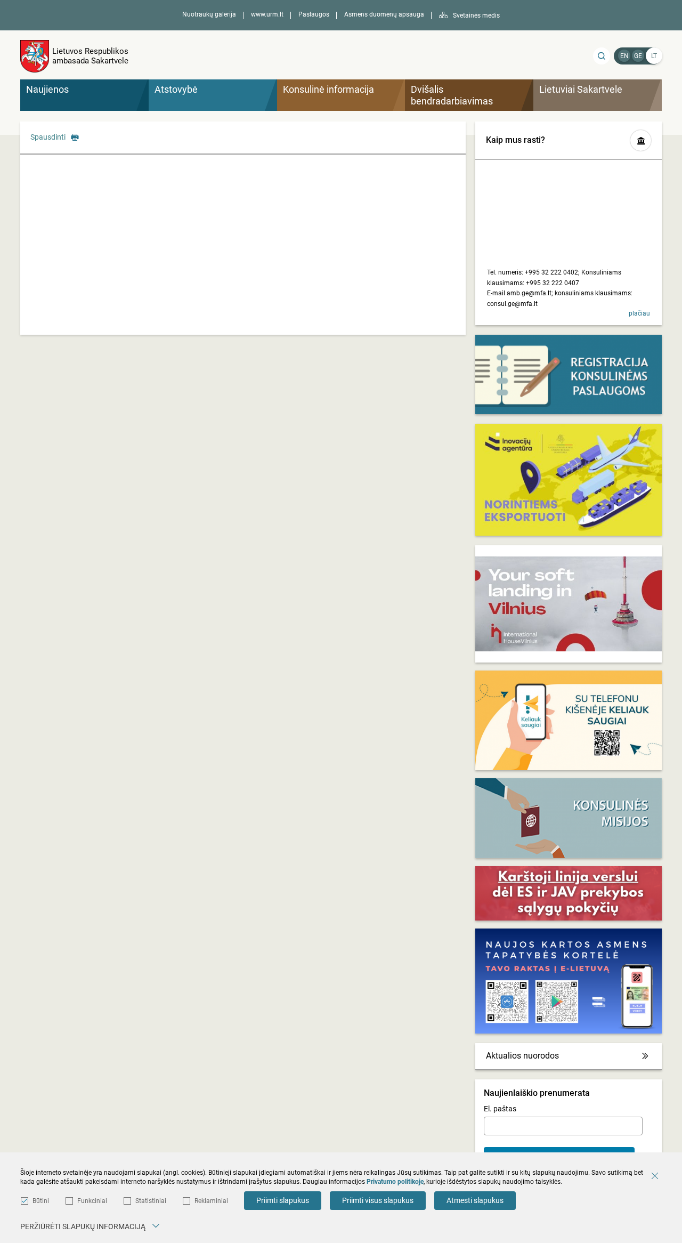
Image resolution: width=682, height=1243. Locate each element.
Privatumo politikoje (395, 1181)
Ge (638, 56)
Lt (654, 56)
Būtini (41, 1201)
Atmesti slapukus (475, 1200)
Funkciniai (92, 1201)
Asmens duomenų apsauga (384, 14)
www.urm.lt (267, 14)
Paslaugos (313, 14)
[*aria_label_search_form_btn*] (601, 55)
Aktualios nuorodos (522, 1056)
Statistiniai (150, 1201)
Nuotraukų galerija (209, 14)
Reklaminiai (211, 1201)
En (624, 56)
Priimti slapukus (282, 1200)
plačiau (639, 313)
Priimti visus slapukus (377, 1200)
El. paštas (500, 1108)
